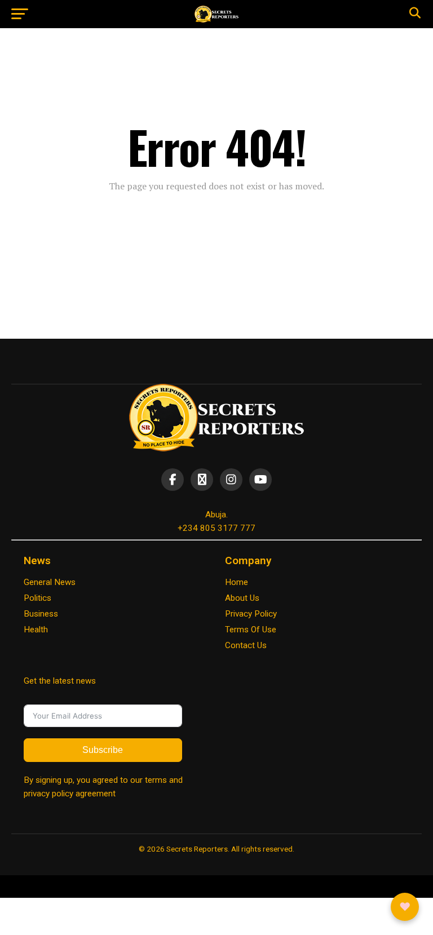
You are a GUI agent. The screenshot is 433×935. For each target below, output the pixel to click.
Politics (37, 598)
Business (41, 614)
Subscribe (102, 750)
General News (50, 582)
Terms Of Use (250, 629)
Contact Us (246, 645)
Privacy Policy (251, 614)
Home (236, 582)
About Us (242, 598)
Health (36, 629)
